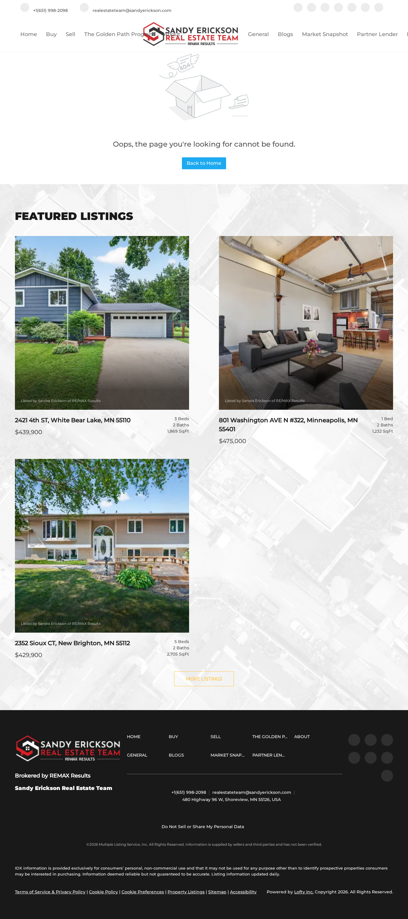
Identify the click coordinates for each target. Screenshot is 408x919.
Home (28, 34)
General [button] (258, 34)
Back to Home (204, 163)
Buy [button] (51, 34)
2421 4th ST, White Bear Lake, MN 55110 (73, 420)
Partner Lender (377, 34)
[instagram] (351, 8)
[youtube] (365, 8)
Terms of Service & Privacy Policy (50, 892)
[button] (135, 738)
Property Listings (186, 892)
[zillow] (324, 8)
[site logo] (68, 748)
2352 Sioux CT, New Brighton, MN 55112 (72, 643)
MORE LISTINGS (204, 679)
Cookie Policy (103, 892)
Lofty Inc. (304, 892)
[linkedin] (311, 8)
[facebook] (298, 8)
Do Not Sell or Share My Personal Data (203, 826)
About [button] (172, 34)
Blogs (285, 34)
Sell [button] (70, 34)
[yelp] (338, 8)
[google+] (378, 8)
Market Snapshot (325, 34)
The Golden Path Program (119, 34)
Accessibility (243, 892)
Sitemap (217, 892)
